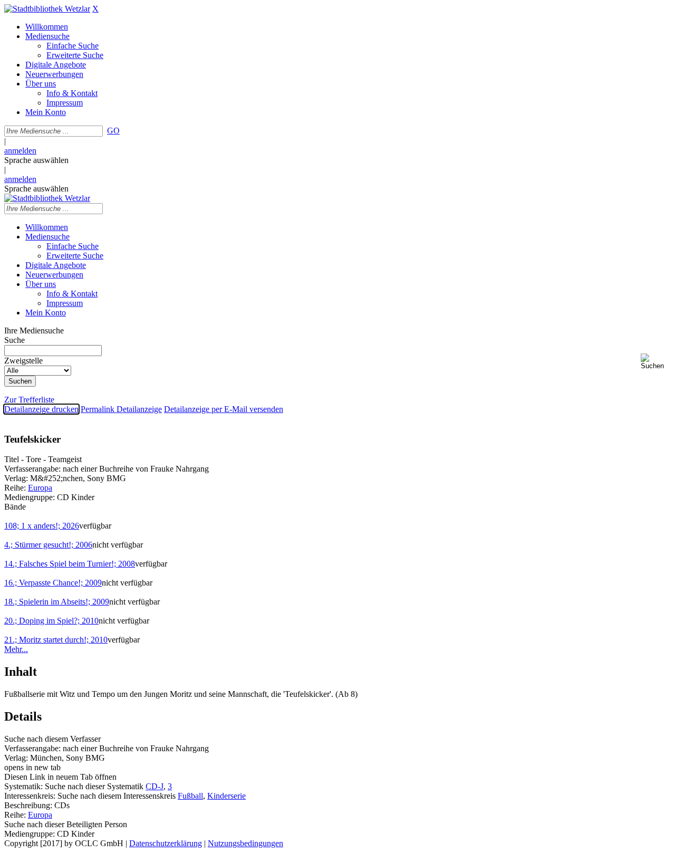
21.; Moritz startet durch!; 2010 (56, 639)
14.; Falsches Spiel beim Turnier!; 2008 (69, 563)
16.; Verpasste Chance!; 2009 (53, 582)
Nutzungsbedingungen (245, 843)
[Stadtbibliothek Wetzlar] (47, 8)
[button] (656, 361)
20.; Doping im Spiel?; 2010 (51, 620)
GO (113, 130)
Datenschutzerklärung (165, 843)
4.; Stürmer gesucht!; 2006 (48, 544)
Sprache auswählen (36, 160)
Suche (14, 340)
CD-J (154, 786)
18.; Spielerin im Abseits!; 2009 (56, 601)
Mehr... (16, 649)
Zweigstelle (23, 360)
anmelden (20, 150)
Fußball (190, 795)
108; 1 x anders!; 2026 (41, 525)
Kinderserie (226, 795)
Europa (40, 487)
